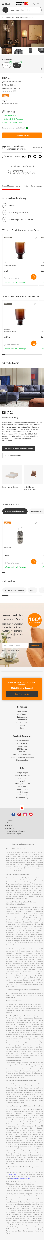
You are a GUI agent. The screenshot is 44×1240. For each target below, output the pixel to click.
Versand (15, 104)
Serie (26, 186)
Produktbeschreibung (11, 186)
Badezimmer (22, 720)
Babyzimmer (22, 717)
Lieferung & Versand (18, 212)
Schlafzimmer (22, 714)
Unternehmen (22, 789)
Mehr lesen (7, 441)
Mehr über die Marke (14, 455)
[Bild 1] (6, 50)
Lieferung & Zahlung (22, 784)
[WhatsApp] (23, 156)
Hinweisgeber (9, 828)
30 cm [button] (6, 65)
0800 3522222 (18, 170)
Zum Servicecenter (22, 694)
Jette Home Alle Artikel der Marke (19, 448)
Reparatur (22, 786)
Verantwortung (22, 797)
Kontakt (22, 781)
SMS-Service (22, 749)
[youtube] (31, 814)
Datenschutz (9, 825)
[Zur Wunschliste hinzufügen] (40, 78)
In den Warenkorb (22, 135)
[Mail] (40, 156)
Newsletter (22, 752)
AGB (6, 823)
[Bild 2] (18, 50)
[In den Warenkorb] (33, 277)
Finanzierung (22, 746)
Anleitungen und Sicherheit (21, 219)
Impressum (8, 820)
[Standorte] (34, 4)
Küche (22, 728)
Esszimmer (22, 725)
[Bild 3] (30, 50)
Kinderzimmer (22, 722)
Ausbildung (22, 795)
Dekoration (8, 581)
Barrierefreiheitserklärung (14, 831)
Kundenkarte (22, 743)
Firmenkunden (22, 760)
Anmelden (35, 646)
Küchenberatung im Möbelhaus (22, 757)
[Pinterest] (34, 156)
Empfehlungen (37, 186)
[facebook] (13, 814)
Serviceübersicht (22, 741)
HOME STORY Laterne (11, 520)
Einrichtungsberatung (22, 754)
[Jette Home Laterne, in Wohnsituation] (22, 33)
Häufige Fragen (22, 773)
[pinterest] (19, 814)
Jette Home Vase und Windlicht (15, 235)
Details (12, 205)
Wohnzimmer (22, 711)
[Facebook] (29, 156)
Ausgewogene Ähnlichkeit (15, 511)
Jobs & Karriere (22, 792)
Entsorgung (22, 778)
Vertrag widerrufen (22, 775)
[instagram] (25, 814)
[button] (6, 4)
